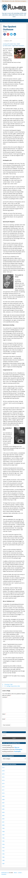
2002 (3, 818)
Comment (5, 697)
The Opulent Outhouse (9, 28)
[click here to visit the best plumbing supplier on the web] (11, 745)
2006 (3, 806)
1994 (3, 844)
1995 (3, 841)
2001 (3, 822)
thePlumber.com (5, 872)
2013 (3, 783)
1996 (3, 838)
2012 (3, 786)
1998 (3, 831)
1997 (3, 834)
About (15, 872)
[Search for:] (14, 735)
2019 (3, 767)
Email (4, 719)
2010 (3, 793)
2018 (3, 770)
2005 (3, 809)
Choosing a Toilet (8, 684)
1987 (3, 863)
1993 (3, 847)
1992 (3, 850)
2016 (3, 774)
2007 (3, 802)
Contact (20, 872)
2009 (3, 796)
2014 (3, 780)
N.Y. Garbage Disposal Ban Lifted (12, 686)
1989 (3, 857)
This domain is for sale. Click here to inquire (14, 1)
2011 (3, 790)
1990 (3, 854)
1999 (3, 828)
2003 (3, 815)
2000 (3, 825)
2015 (3, 777)
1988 (3, 860)
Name (4, 714)
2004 (3, 812)
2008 (3, 799)
